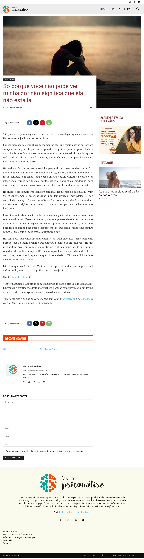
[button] (137, 9)
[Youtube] (139, 2)
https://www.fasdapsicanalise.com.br (36, 370)
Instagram (69, 298)
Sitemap (132, 555)
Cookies (102, 555)
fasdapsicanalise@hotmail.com (76, 512)
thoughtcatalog (20, 277)
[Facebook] (125, 2)
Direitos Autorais (10, 531)
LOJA (112, 8)
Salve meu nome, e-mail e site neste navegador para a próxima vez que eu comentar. (45, 451)
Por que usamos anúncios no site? (18, 534)
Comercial (7, 540)
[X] (134, 2)
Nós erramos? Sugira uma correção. (19, 537)
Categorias (124, 8)
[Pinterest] (42, 122)
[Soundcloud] (35, 382)
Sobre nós (7, 543)
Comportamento (9, 80)
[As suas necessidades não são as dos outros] (120, 177)
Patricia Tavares (105, 199)
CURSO (102, 8)
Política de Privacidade (117, 555)
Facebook (86, 298)
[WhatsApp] (49, 122)
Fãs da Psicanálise (14, 107)
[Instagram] (129, 2)
